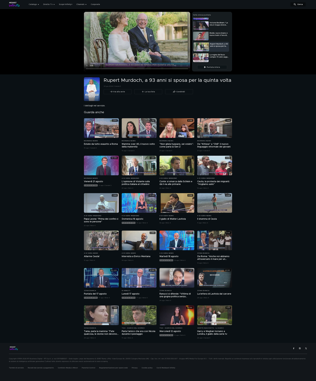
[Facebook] (294, 348)
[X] (306, 348)
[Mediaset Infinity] (14, 4)
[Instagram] (300, 348)
